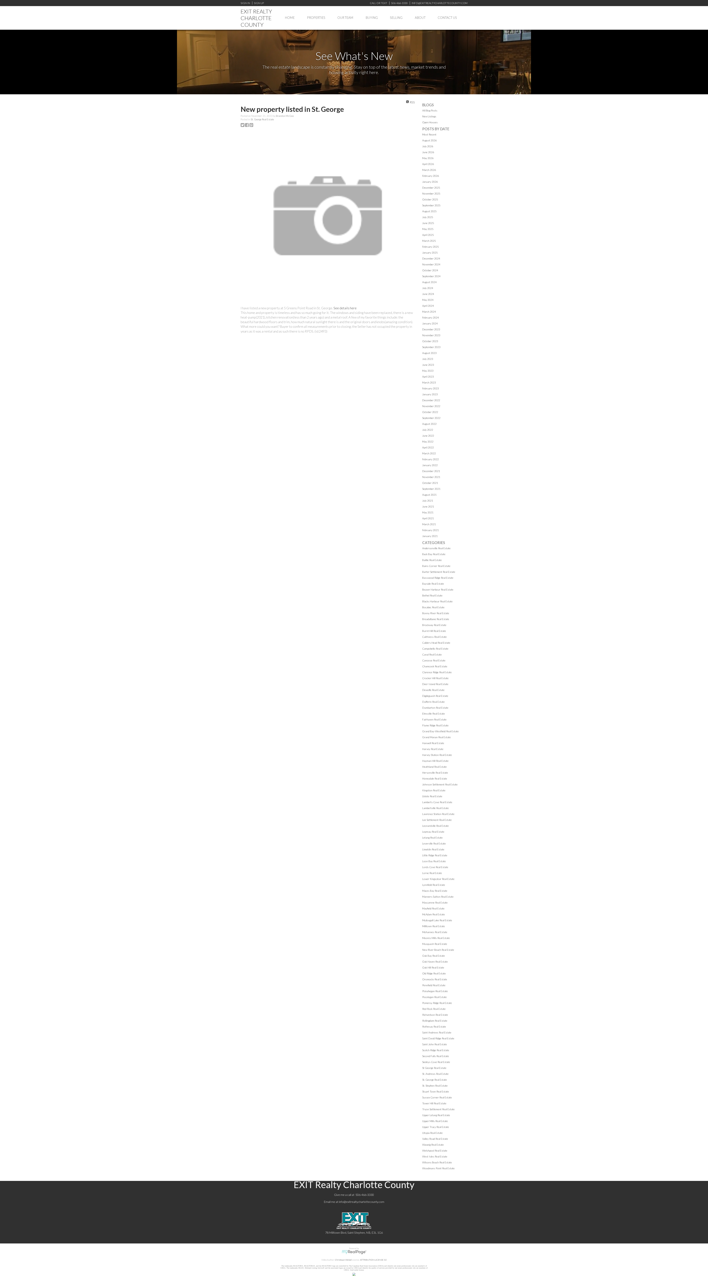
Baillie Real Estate (432, 560)
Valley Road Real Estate (435, 1138)
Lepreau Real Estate (433, 831)
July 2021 (427, 500)
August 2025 (429, 211)
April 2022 (428, 447)
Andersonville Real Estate (436, 548)
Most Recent (429, 134)
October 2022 (430, 412)
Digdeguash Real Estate (435, 695)
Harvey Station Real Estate (437, 754)
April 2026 (428, 164)
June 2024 (428, 293)
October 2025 (430, 199)
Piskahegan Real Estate (435, 991)
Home (290, 18)
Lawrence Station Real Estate (438, 814)
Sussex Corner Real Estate (437, 1097)
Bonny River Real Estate (435, 613)
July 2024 (427, 288)
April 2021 (428, 518)
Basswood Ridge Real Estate (437, 577)
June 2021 (428, 506)
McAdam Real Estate (433, 914)
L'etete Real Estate (432, 796)
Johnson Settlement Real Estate (440, 784)
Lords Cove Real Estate (435, 867)
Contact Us (447, 18)
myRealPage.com (354, 1252)
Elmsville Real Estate (433, 713)
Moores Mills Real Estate (436, 938)
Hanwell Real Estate (433, 743)
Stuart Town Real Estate (435, 1091)
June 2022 (428, 435)
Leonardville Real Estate (435, 825)
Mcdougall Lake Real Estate (437, 920)
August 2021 (429, 494)
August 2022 (429, 423)
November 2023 (431, 335)
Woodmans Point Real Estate (438, 1168)
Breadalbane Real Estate (435, 619)
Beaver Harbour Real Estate (437, 589)
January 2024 (430, 323)
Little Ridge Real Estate (434, 855)
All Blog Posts (429, 110)
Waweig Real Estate (433, 1144)
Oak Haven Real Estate (435, 961)
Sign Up (259, 3)
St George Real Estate (434, 1067)
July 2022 (427, 429)
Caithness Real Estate (434, 636)
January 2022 (430, 465)
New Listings (429, 116)
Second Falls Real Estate (435, 1056)
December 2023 (431, 329)
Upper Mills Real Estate (435, 1121)
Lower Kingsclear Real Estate (438, 878)
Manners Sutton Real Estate (438, 896)
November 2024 (431, 264)
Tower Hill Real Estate (434, 1103)
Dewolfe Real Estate (433, 689)
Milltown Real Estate (433, 926)
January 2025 (430, 252)
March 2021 (429, 524)
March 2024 (429, 311)
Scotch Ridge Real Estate (435, 1050)
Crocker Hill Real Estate (435, 678)
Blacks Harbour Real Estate (437, 601)
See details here (345, 308)
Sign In (245, 3)
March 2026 (429, 169)
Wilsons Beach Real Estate (437, 1162)
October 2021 (430, 482)
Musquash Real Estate (434, 943)
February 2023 (430, 388)
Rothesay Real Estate (434, 1026)
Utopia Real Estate (432, 1132)
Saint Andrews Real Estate (436, 1032)
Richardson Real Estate (435, 1014)
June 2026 (428, 152)
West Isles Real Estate (434, 1156)
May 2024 (427, 299)
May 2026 (427, 158)
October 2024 (430, 270)
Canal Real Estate (432, 654)
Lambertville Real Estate (435, 808)
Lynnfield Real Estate (433, 884)
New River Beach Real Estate (438, 949)
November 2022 (431, 406)
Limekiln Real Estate (433, 849)
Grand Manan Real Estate (436, 737)
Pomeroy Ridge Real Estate (437, 1002)
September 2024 (431, 276)
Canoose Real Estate (433, 660)
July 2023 (427, 358)
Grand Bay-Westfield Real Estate (440, 731)
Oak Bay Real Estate (433, 955)
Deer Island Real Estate (435, 684)
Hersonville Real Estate (435, 772)
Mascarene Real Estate (435, 902)
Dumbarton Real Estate (435, 707)
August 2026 (429, 140)
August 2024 (429, 282)
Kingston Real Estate (433, 790)
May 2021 (427, 512)
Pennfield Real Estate (433, 985)
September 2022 (431, 417)
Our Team (345, 18)
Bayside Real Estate (433, 583)
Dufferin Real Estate (433, 701)
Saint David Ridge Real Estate (438, 1038)
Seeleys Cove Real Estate (436, 1062)
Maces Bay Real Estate (434, 890)
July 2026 (427, 146)
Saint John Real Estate (434, 1044)
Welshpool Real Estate (434, 1150)
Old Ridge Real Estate (434, 973)
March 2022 (429, 453)
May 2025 (427, 228)
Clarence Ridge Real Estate (437, 672)
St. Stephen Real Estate (435, 1085)
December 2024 (431, 258)
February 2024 (430, 317)
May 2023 (427, 370)
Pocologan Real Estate (434, 997)
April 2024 (428, 305)
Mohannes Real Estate (434, 932)
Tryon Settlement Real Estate (438, 1109)
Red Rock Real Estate (434, 1008)
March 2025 (429, 240)
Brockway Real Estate (434, 625)
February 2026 (430, 175)
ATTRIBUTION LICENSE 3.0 (373, 1259)
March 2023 (429, 382)
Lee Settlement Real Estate (437, 819)
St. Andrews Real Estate (435, 1073)
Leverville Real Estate (434, 843)
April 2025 (428, 234)
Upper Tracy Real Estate (435, 1126)
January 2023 (430, 394)
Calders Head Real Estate (436, 642)
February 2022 (430, 459)
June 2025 (428, 223)
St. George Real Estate (262, 119)
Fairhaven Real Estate (434, 719)
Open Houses (430, 122)
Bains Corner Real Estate (436, 565)
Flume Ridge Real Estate (435, 725)
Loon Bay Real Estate (434, 861)
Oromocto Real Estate (434, 979)
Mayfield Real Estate (433, 908)
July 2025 (427, 217)
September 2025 (431, 205)
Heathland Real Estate (434, 766)
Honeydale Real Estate (434, 778)
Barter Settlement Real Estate (438, 571)
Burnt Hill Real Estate (434, 630)
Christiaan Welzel (343, 1259)
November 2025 (431, 193)
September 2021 (431, 488)
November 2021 (431, 477)
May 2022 (427, 441)
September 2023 (431, 347)
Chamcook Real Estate (434, 666)
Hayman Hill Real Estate (435, 760)
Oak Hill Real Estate (433, 967)
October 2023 (430, 341)
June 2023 (428, 364)
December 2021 (431, 471)
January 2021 (430, 536)
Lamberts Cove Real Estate (437, 802)
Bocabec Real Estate (433, 607)
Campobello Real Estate (435, 648)
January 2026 (430, 181)
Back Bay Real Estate (433, 554)
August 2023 (429, 353)
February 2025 (430, 246)
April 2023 (428, 376)
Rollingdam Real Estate (434, 1020)
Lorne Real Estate (432, 873)
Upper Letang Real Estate (436, 1115)
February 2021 (430, 530)
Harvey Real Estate (432, 749)
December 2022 (431, 400)
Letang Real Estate (432, 837)
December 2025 (431, 187)
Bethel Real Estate (432, 595)
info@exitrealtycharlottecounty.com (361, 1201)
